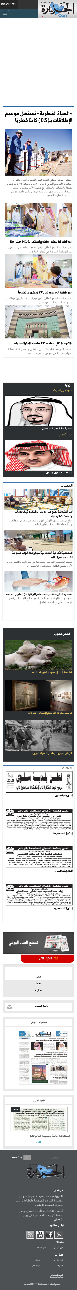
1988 (15, 1109)
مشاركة (38, 990)
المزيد (38, 1142)
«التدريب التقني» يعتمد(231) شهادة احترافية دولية (42, 343)
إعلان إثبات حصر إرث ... (61, 908)
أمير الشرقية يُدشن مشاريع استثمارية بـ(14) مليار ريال (40, 241)
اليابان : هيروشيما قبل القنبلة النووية (52, 753)
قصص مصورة (62, 634)
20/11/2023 (10, 4)
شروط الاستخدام (57, 1275)
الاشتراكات (60, 1266)
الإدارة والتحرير (58, 1260)
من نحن (58, 1190)
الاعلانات (67, 768)
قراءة (38, 977)
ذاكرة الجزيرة (38, 1101)
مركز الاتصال (36, 1266)
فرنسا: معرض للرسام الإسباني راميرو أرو (49, 713)
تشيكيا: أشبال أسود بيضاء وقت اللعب (51, 672)
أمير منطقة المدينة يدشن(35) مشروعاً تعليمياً (45, 292)
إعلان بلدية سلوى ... (63, 795)
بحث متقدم (17, 1158)
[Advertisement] (38, 62)
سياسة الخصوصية (56, 1277)
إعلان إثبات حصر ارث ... (61, 833)
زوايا (67, 385)
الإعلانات (37, 1260)
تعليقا (38, 984)
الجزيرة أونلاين (58, 1248)
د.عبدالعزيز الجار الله (62, 390)
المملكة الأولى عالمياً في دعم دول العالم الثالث (50, 1136)
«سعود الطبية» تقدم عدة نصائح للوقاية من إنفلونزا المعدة (39, 594)
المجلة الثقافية (41, 1248)
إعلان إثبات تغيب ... (63, 871)
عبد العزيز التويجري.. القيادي (59, 473)
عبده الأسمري (65, 435)
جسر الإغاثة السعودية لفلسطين (57, 428)
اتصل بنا (59, 1254)
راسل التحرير (41, 1006)
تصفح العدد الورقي (38, 1022)
